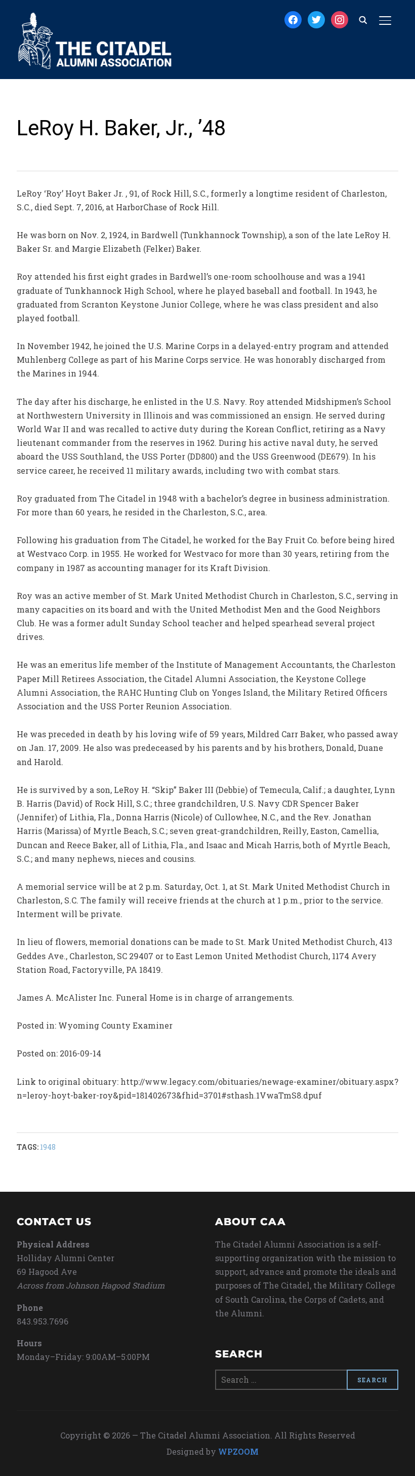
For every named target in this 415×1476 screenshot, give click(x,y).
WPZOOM (238, 1451)
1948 (48, 1147)
